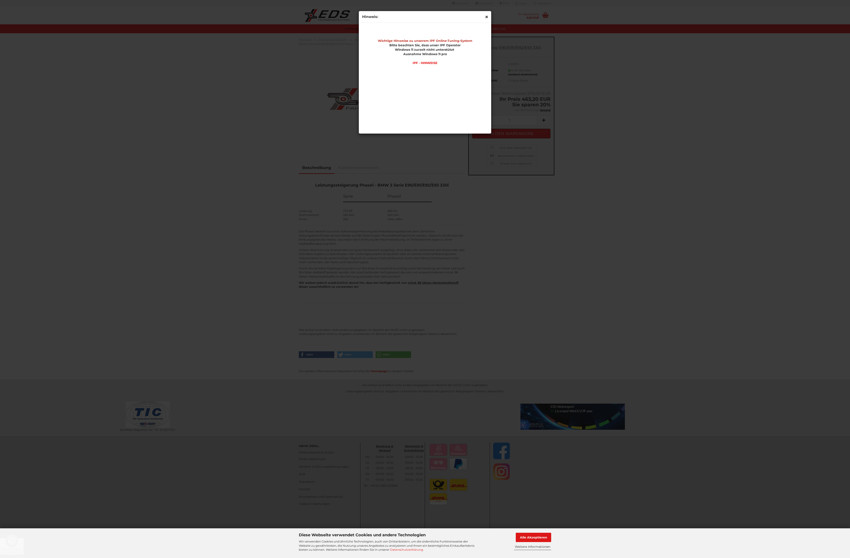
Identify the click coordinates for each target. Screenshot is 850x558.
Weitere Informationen (532, 547)
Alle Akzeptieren (533, 537)
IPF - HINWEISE (425, 63)
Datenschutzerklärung (406, 549)
